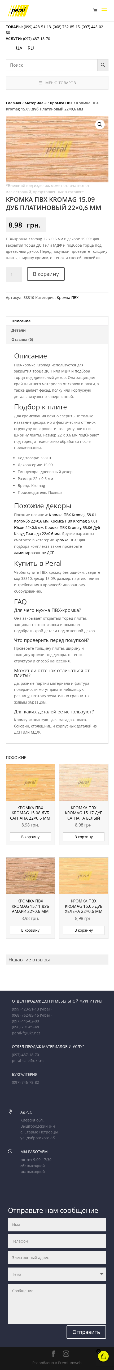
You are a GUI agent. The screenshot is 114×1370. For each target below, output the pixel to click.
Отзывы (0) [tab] (22, 339)
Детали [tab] (18, 330)
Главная (13, 102)
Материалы (35, 102)
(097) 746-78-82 (25, 1082)
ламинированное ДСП (34, 552)
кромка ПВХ (66, 539)
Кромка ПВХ (61, 102)
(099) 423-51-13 (37, 26)
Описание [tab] (20, 320)
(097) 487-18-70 (36, 38)
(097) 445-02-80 (25, 1021)
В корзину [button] (30, 836)
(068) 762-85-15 (66, 26)
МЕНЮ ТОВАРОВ (60, 82)
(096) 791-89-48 (25, 1026)
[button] (100, 124)
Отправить (86, 1331)
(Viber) (45, 1009)
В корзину (46, 273)
